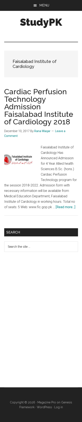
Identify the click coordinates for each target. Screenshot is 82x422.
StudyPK (41, 22)
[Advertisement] (35, 323)
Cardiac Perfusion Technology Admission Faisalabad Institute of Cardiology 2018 (38, 106)
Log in (58, 407)
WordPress (44, 407)
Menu (44, 5)
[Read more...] (65, 207)
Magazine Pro (46, 402)
